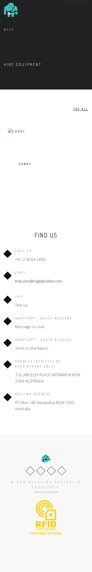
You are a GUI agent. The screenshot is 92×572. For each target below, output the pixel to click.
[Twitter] (41, 471)
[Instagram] (62, 471)
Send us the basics (32, 348)
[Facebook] (30, 471)
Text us (21, 305)
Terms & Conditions (46, 492)
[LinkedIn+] (51, 471)
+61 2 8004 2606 (30, 259)
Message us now (29, 326)
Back (9, 29)
